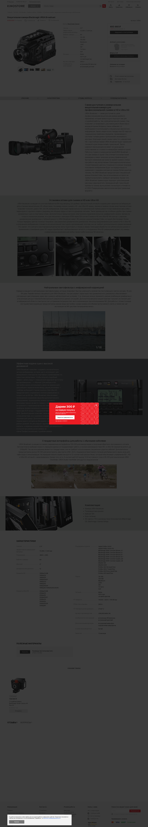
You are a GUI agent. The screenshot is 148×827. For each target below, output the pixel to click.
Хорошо (16, 822)
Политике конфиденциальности (51, 818)
